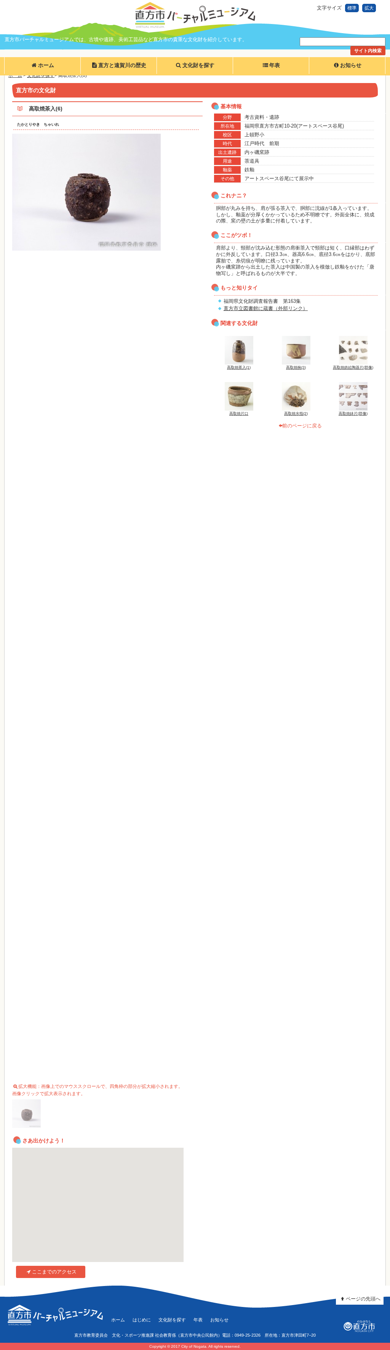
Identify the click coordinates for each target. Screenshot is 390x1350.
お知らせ (350, 65)
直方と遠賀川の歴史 (122, 65)
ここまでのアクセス (54, 1272)
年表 (274, 65)
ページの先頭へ (363, 1299)
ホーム (46, 65)
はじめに (142, 1319)
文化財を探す (198, 65)
